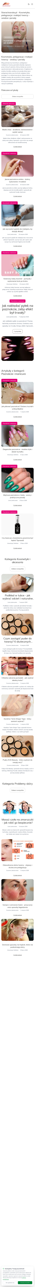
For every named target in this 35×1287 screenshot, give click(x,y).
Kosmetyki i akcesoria (9, 203)
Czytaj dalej (17, 331)
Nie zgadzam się (10, 1282)
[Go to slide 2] (29, 50)
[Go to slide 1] (28, 50)
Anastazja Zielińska (12, 284)
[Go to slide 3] (31, 50)
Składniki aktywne (10, 37)
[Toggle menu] (32, 4)
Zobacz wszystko (17, 96)
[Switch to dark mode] (28, 4)
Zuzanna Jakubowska (12, 135)
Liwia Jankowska (8, 46)
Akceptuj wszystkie (25, 1282)
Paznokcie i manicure (9, 153)
